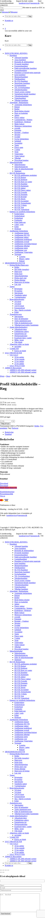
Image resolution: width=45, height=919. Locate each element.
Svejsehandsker (20, 574)
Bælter (16, 598)
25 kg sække (19, 852)
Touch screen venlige (22, 581)
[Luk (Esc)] (8, 870)
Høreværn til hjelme (22, 771)
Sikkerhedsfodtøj (16, 651)
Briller (36, 426)
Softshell (17, 630)
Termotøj (17, 743)
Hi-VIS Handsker (21, 570)
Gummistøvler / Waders (23, 608)
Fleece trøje (18, 636)
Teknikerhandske (20, 578)
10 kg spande (19, 848)
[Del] (6, 870)
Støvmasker (18, 805)
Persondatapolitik (6, 494)
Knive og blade (20, 839)
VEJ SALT (14, 844)
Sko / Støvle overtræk (22, 799)
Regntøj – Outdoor (21, 621)
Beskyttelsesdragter (17, 788)
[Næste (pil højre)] (3, 872)
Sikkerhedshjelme (21, 765)
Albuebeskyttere (20, 818)
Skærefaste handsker (22, 572)
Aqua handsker (20, 548)
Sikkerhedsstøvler (21, 655)
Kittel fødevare (20, 711)
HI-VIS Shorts (19, 687)
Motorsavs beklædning (23, 615)
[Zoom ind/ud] (1, 870)
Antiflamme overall (21, 730)
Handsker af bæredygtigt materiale (27, 561)
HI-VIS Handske (20, 673)
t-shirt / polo (19, 713)
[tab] (25, 432)
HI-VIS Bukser (20, 666)
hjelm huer (18, 762)
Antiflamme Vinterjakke (23, 741)
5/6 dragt (17, 790)
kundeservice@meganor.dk (29, 3)
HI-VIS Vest (19, 696)
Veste (16, 640)
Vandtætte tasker (20, 784)
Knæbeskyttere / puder (23, 827)
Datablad (8, 434)
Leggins (22, 745)
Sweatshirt (18, 632)
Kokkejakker (19, 702)
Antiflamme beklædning (19, 720)
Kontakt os (9, 865)
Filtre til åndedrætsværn (23, 812)
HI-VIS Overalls (20, 681)
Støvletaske (18, 782)
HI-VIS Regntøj (20, 685)
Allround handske (21, 546)
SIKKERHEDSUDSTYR (15, 752)
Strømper (17, 660)
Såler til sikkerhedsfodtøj (23, 658)
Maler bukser (19, 613)
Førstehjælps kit (20, 822)
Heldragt (17, 717)
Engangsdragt (19, 797)
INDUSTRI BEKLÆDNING (16, 542)
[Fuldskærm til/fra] (3, 870)
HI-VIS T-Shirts (20, 694)
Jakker (16, 604)
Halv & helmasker (21, 807)
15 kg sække (19, 850)
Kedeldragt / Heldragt (22, 610)
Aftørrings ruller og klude (19, 833)
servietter (17, 835)
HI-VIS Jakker (20, 677)
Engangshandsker (21, 555)
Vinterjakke (18, 643)
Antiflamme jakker (21, 726)
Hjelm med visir (20, 767)
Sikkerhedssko (19, 653)
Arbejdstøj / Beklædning (19, 591)
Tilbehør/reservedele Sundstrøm (26, 814)
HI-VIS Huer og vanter (23, 670)
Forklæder (18, 709)
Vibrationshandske (21, 585)
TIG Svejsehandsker (22, 576)
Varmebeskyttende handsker (25, 583)
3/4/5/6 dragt (19, 794)
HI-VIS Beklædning (17, 662)
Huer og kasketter (21, 602)
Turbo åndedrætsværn (22, 809)
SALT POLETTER (17, 854)
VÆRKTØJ (14, 837)
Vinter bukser (19, 645)
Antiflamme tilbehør (22, 735)
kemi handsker (19, 563)
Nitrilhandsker (19, 568)
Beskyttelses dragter (22, 600)
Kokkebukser (19, 705)
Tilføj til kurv (5, 424)
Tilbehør (17, 647)
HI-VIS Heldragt (20, 668)
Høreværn (18, 760)
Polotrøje (17, 619)
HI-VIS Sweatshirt (21, 690)
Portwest (15, 428)
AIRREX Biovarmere (13, 857)
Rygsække (18, 779)
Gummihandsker (20, 559)
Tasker (12, 775)
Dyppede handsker (21, 553)
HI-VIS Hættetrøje (21, 675)
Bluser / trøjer (24, 747)
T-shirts (17, 638)
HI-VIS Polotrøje (20, 683)
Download (4, 483)
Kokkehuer (18, 707)
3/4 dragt (17, 792)
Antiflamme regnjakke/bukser (25, 732)
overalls (17, 617)
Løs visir (17, 773)
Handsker (13, 544)
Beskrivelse (9, 432)
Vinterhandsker (20, 587)
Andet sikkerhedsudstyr (18, 816)
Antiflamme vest (20, 739)
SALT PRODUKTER (13, 842)
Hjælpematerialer (20, 824)
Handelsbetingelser (7, 492)
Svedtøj (17, 625)
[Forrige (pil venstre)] (1, 872)
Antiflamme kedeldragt (23, 728)
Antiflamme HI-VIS (22, 724)
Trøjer (16, 634)
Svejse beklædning (21, 628)
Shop (8, 376)
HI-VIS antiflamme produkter (25, 664)
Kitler (16, 715)
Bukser (17, 595)
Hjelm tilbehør (19, 769)
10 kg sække (19, 846)
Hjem (2, 376)
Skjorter (17, 623)
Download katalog (21, 649)
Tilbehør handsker (21, 589)
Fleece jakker (19, 606)
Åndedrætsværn (16, 803)
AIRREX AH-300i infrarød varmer (23, 861)
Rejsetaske (18, 777)
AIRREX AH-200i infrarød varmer (23, 859)
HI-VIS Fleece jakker (22, 679)
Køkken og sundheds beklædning (22, 700)
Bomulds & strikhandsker (24, 551)
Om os (2, 496)
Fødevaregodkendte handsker (25, 557)
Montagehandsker (21, 566)
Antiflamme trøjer (21, 737)
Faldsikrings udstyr (21, 820)
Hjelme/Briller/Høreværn (19, 754)
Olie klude (18, 831)
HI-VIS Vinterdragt (21, 698)
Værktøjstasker (20, 786)
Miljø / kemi (19, 829)
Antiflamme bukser (21, 722)
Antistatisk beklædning (23, 593)
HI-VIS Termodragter (22, 692)
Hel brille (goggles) (21, 758)
